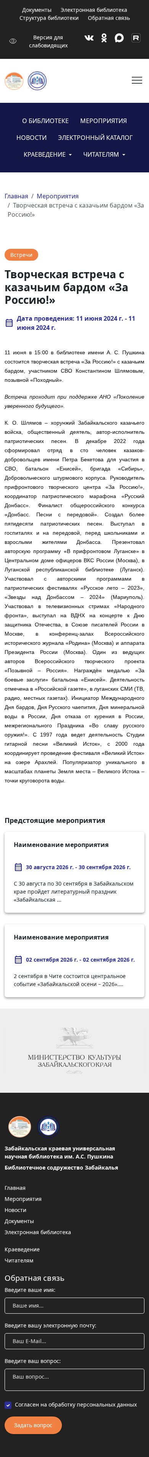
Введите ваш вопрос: (33, 1361)
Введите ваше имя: (30, 1289)
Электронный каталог (95, 137)
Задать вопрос (33, 1425)
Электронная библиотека (94, 9)
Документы (37, 9)
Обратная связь (109, 17)
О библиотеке (45, 121)
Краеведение (45, 154)
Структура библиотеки (49, 17)
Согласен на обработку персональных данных (76, 1404)
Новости (31, 137)
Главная (16, 196)
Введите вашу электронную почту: (50, 1325)
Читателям (102, 154)
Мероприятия (103, 121)
